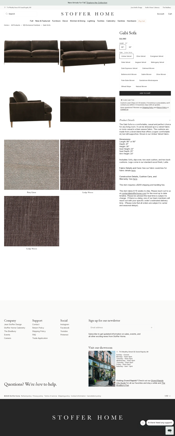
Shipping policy (64, 396)
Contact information (78, 396)
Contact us (124, 110)
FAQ (34, 334)
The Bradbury (167, 7)
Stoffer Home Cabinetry (152, 7)
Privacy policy (38, 396)
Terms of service (50, 396)
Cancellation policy (94, 396)
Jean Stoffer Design (136, 7)
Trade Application (40, 338)
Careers (7, 338)
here (133, 170)
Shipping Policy (147, 108)
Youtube (64, 331)
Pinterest (64, 334)
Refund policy (26, 396)
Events (7, 334)
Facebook (64, 328)
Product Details (127, 120)
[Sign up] (151, 327)
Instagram (64, 324)
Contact (35, 324)
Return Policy (162, 108)
